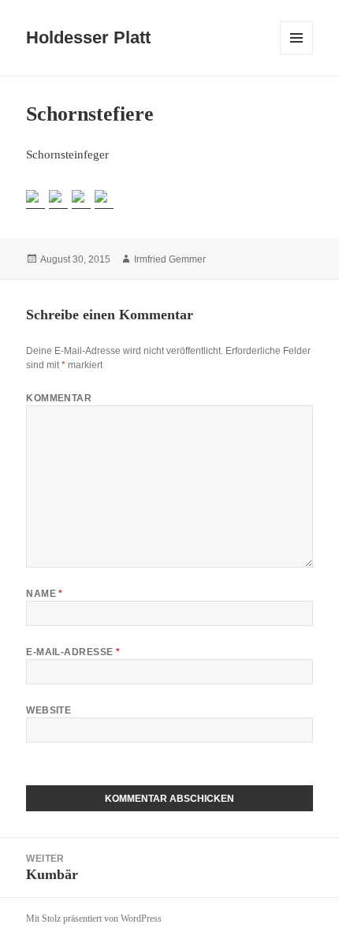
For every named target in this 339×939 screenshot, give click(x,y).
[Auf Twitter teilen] (58, 199)
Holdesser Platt (88, 37)
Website (48, 710)
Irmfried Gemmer (170, 259)
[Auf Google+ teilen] (81, 199)
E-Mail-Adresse (73, 652)
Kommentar (58, 398)
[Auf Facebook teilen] (35, 199)
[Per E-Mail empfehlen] (104, 199)
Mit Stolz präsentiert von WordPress (94, 918)
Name (44, 593)
